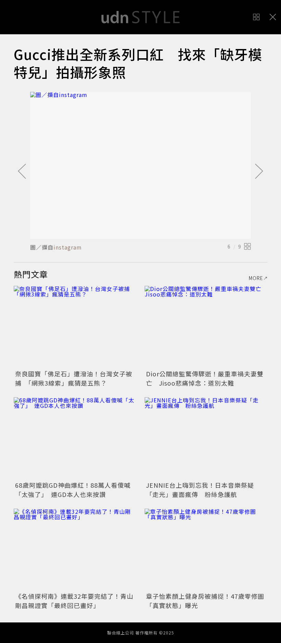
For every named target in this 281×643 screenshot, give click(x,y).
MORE (256, 278)
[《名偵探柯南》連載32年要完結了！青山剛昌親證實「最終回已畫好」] (75, 550)
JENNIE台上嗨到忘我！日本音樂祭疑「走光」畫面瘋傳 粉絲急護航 (200, 490)
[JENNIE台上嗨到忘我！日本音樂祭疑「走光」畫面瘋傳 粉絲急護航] (206, 438)
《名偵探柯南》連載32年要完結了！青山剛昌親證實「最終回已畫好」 (74, 601)
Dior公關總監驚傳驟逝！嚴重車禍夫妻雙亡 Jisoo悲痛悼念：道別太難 (205, 378)
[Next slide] (259, 171)
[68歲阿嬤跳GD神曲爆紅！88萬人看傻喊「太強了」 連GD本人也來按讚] (75, 438)
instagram (67, 247)
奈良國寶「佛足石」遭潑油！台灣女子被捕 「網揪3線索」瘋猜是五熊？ (73, 378)
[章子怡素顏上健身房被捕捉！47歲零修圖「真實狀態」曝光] (206, 550)
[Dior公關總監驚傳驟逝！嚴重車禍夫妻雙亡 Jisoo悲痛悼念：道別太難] (206, 327)
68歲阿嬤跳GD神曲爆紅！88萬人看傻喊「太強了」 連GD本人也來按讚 (73, 490)
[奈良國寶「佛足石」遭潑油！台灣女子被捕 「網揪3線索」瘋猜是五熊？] (75, 327)
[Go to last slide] (22, 171)
